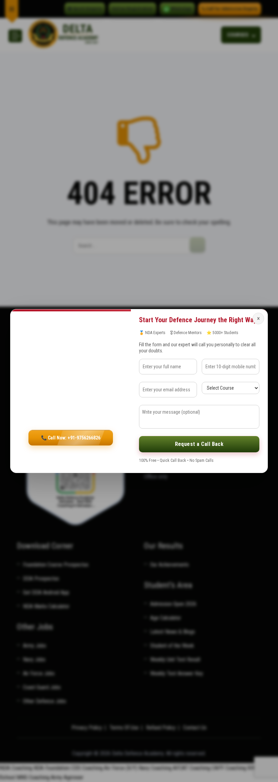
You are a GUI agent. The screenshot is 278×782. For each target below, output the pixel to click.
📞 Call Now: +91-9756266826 (70, 437)
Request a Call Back (199, 444)
